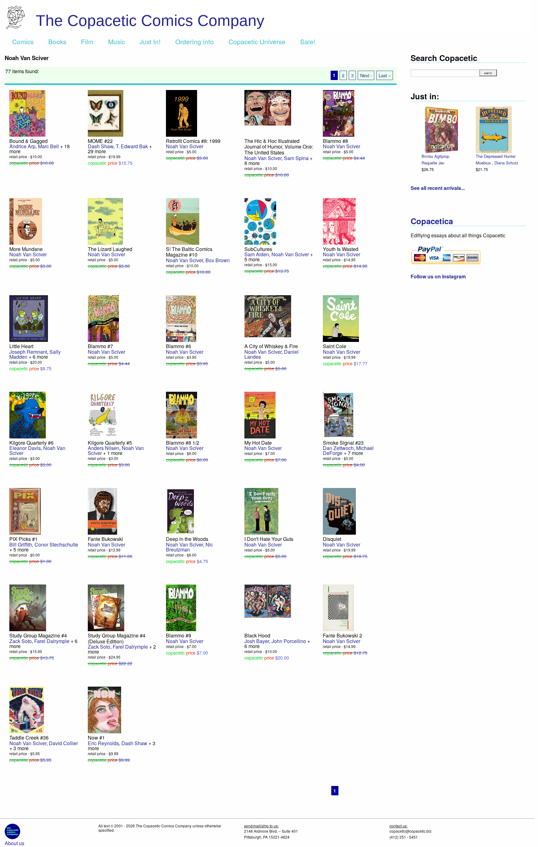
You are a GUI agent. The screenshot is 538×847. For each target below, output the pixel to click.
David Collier (63, 743)
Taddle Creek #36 (29, 737)
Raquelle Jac (433, 163)
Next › (366, 75)
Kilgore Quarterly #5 (110, 442)
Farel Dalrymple (51, 641)
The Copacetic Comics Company (150, 20)
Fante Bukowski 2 (342, 635)
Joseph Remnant (28, 351)
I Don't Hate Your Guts (268, 538)
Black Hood (257, 635)
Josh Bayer (256, 641)
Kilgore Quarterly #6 (31, 442)
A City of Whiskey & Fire (271, 346)
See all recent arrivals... (438, 188)
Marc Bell (48, 146)
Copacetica (432, 221)
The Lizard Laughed (110, 249)
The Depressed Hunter (496, 156)
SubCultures (258, 249)
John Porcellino (288, 641)
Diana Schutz (506, 163)
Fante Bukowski (105, 538)
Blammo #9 (178, 635)
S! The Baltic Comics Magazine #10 (189, 251)
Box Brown (217, 260)
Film (87, 41)
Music (116, 41)
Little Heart (21, 346)
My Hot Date (258, 442)
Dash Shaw (100, 146)
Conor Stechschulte (56, 544)
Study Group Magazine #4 (38, 635)
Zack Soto (20, 641)
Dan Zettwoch (338, 448)
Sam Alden (256, 254)
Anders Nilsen (103, 448)
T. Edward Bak (132, 146)
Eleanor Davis (25, 448)
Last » (385, 75)
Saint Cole (334, 346)
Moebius (484, 163)
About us (14, 843)
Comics (23, 41)
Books (57, 41)
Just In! (150, 41)
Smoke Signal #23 (343, 442)
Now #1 (96, 737)
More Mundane (26, 249)
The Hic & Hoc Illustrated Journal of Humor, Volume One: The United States (278, 146)
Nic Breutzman (189, 547)
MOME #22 (100, 140)
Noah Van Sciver (184, 146)
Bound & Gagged (28, 140)
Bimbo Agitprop (435, 156)
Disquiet (332, 538)
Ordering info (194, 41)
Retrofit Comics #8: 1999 (193, 140)
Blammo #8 (335, 140)
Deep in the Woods (187, 538)
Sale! (307, 41)
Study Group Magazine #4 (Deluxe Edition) (116, 638)
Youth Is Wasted (340, 249)
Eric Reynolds (103, 743)
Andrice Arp (22, 146)
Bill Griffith (20, 544)
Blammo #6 (178, 346)
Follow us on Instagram (438, 276)
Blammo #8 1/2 (182, 442)
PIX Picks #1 (23, 538)
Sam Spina (296, 158)
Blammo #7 (100, 346)
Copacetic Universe (257, 41)
